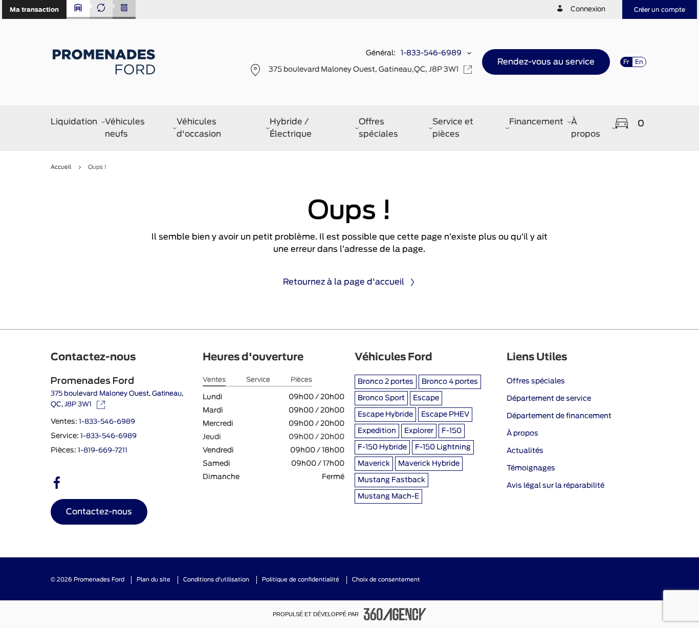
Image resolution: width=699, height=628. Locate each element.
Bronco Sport (381, 398)
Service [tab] (258, 380)
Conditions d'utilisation (216, 579)
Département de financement (559, 416)
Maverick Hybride (429, 463)
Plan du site (153, 579)
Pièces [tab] (301, 380)
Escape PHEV (445, 414)
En (639, 62)
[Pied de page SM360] (395, 614)
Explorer (418, 431)
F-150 (452, 431)
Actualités (525, 450)
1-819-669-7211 (102, 450)
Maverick (374, 463)
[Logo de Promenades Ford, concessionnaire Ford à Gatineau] (105, 62)
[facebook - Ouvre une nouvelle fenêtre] (57, 483)
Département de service (549, 398)
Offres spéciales (536, 381)
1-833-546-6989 (431, 53)
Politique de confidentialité (300, 579)
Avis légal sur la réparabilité (555, 485)
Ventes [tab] (214, 380)
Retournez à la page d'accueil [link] (343, 282)
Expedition (377, 431)
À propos (522, 433)
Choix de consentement (386, 579)
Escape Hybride (385, 414)
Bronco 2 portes (385, 381)
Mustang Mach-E (388, 496)
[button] (34, 9)
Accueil (61, 167)
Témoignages (531, 468)
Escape (426, 398)
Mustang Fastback (391, 480)
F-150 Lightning (443, 447)
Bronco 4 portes (450, 381)
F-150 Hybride (382, 447)
